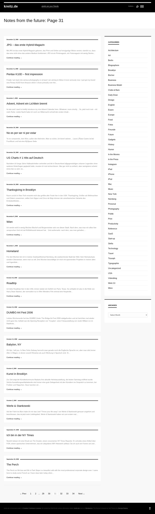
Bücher (111, 75)
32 (61, 494)
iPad (110, 169)
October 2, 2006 (11, 400)
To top (150, 508)
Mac (110, 184)
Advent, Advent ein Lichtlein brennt (27, 103)
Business (112, 80)
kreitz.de (11, 6)
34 (73, 494)
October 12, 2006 (12, 339)
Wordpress (89, 508)
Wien (10, 221)
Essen (111, 110)
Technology (113, 248)
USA (110, 273)
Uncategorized (114, 268)
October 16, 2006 (12, 307)
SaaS (110, 234)
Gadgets (111, 140)
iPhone (111, 174)
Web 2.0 (111, 283)
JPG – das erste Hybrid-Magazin (26, 44)
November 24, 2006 (13, 184)
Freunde (111, 130)
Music (110, 189)
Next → (81, 494)
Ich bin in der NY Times (20, 435)
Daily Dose (113, 95)
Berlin (110, 60)
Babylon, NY (14, 344)
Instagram (112, 164)
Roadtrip (11, 283)
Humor (111, 149)
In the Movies (114, 154)
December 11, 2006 (12, 69)
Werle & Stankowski (18, 405)
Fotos (110, 125)
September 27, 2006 (13, 430)
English (111, 105)
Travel (110, 253)
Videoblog (112, 278)
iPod (110, 179)
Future (111, 135)
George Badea (123, 508)
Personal (112, 204)
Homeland (13, 251)
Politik (110, 214)
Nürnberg (112, 199)
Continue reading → (14, 58)
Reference (112, 229)
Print (110, 219)
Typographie (113, 263)
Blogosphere (113, 65)
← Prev (23, 494)
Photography (113, 209)
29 (43, 494)
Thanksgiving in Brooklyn (21, 189)
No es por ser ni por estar (21, 132)
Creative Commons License (32, 508)
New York (112, 194)
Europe (111, 115)
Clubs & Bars (114, 90)
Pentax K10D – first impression (25, 74)
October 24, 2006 (12, 277)
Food (110, 120)
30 (49, 494)
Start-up (111, 239)
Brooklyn (112, 70)
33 (67, 494)
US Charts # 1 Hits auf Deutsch (25, 157)
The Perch (13, 464)
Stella (110, 244)
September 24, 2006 (13, 459)
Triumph (111, 258)
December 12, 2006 (12, 39)
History (111, 144)
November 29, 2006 (13, 127)
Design (111, 100)
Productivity (113, 224)
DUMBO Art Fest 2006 (20, 312)
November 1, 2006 (12, 245)
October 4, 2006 (11, 368)
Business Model (115, 85)
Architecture (113, 50)
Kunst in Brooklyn (17, 373)
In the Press (113, 159)
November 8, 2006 (12, 216)
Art (109, 55)
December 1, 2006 (12, 98)
